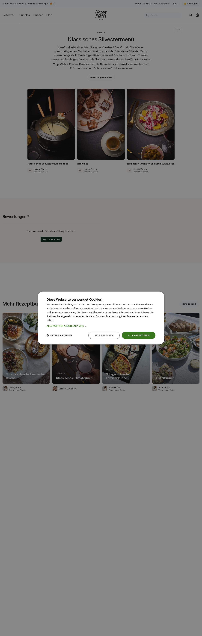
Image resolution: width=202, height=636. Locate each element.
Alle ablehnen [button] (104, 335)
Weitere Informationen (67, 320)
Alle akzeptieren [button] (138, 335)
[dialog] (101, 318)
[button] (101, 325)
